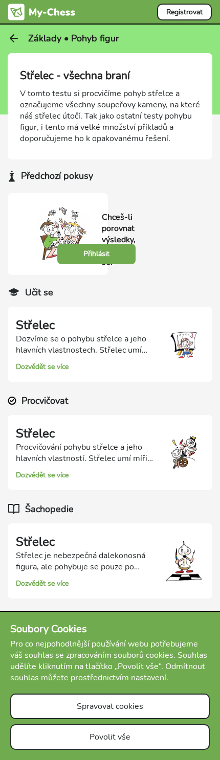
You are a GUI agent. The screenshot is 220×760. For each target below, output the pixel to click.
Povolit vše (110, 737)
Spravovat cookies (110, 706)
